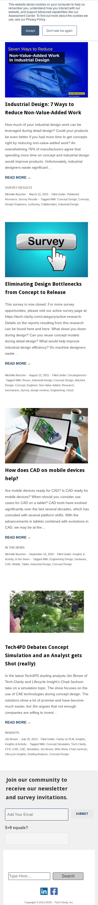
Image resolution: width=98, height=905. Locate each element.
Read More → (18, 177)
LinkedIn (44, 891)
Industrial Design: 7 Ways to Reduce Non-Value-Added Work (43, 108)
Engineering (58, 390)
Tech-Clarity (78, 744)
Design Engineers (16, 204)
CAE (22, 749)
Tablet (25, 564)
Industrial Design (68, 204)
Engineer (32, 385)
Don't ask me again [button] (59, 30)
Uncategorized (77, 375)
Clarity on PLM (65, 739)
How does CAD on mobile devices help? (45, 474)
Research (68, 385)
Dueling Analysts (38, 754)
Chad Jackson (78, 749)
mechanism (12, 390)
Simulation (33, 749)
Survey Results (28, 199)
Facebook (54, 891)
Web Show (61, 749)
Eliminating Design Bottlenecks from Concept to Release (43, 288)
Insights (80, 739)
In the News (22, 559)
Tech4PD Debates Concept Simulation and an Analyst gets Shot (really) (43, 655)
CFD (8, 749)
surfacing (33, 204)
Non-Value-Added (49, 385)
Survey (25, 390)
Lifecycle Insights (15, 754)
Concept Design (67, 199)
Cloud (69, 390)
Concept (83, 199)
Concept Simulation (58, 744)
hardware (80, 559)
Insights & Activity (15, 744)
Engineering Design (61, 559)
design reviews (40, 390)
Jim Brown (46, 749)
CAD (8, 564)
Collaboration (49, 204)
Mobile (16, 564)
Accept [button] (30, 30)
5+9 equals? (16, 828)
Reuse (26, 380)
